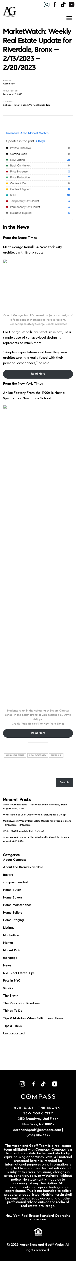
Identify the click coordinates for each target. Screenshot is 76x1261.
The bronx (56, 755)
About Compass (14, 860)
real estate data (37, 755)
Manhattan (11, 935)
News (7, 965)
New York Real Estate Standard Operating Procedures (38, 1217)
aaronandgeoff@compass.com (37, 1130)
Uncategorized (14, 1033)
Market (8, 943)
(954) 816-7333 (38, 1135)
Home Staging (13, 920)
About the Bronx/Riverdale (23, 867)
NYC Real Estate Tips (38, 105)
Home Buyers (12, 897)
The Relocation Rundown (21, 1003)
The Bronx (10, 995)
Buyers (8, 875)
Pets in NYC (11, 980)
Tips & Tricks (12, 1026)
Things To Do (12, 1010)
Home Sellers (12, 912)
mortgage (10, 958)
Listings (7, 105)
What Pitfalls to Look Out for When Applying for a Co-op (34, 815)
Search (64, 782)
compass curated (15, 882)
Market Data (19, 105)
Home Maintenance (17, 905)
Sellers (8, 988)
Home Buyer (12, 890)
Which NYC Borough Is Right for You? (23, 831)
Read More (38, 374)
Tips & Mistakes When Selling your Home (33, 1018)
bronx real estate (15, 755)
